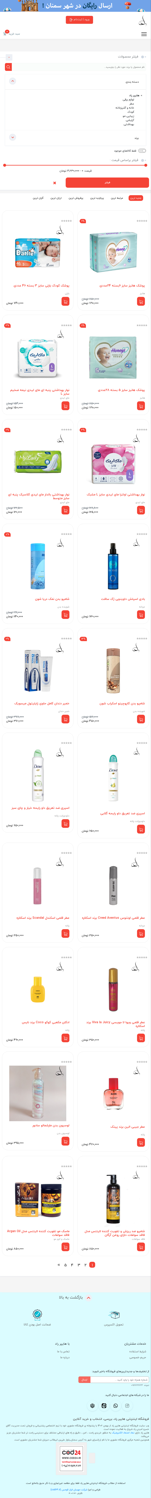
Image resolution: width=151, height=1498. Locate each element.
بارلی (67, 293)
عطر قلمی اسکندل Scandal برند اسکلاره (43, 918)
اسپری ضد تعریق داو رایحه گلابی (122, 813)
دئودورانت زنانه (137, 821)
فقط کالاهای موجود (125, 151)
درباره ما (65, 1357)
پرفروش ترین (76, 198)
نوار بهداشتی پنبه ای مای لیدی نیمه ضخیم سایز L (39, 392)
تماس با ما (63, 1351)
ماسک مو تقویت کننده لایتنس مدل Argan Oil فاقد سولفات (38, 1233)
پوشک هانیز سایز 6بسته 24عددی (122, 285)
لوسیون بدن (63, 1133)
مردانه (142, 607)
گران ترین (38, 198)
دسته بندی (132, 81)
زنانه (67, 926)
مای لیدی (64, 398)
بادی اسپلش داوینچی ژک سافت (123, 599)
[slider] (4, 165)
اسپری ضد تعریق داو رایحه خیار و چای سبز (40, 808)
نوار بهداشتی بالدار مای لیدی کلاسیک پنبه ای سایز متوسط (38, 496)
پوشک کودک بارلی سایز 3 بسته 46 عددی (41, 285)
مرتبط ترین (117, 198)
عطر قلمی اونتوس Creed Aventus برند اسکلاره (113, 918)
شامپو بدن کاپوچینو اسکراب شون (122, 703)
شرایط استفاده (137, 1351)
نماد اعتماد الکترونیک (123, 1433)
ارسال (84, 1379)
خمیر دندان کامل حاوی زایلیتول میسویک (41, 703)
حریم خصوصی (137, 1357)
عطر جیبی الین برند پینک (127, 1127)
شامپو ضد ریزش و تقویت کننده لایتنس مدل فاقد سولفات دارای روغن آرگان (115, 1233)
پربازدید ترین (97, 198)
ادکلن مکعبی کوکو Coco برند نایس (45, 1022)
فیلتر (107, 182)
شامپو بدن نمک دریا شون (52, 599)
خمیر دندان (63, 711)
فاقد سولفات (138, 1239)
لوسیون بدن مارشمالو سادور (50, 1125)
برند (136, 137)
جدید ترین (136, 198)
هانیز (142, 293)
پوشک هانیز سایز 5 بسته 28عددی (121, 390)
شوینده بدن (63, 607)
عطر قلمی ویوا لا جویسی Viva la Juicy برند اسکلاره (115, 1024)
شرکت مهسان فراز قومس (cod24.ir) (69, 1490)
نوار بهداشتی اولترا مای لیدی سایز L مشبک (116, 494)
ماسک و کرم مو (61, 1239)
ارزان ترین (56, 198)
